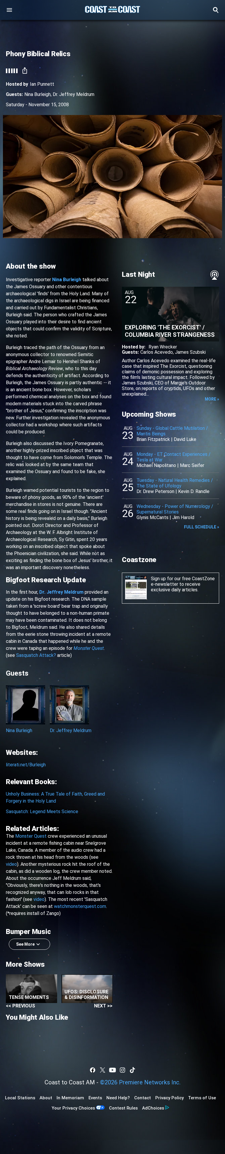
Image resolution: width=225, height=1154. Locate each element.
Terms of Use (202, 1097)
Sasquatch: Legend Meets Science (42, 811)
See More (25, 944)
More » (212, 399)
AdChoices (153, 1108)
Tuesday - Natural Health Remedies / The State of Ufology (175, 483)
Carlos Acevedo (156, 352)
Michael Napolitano (156, 465)
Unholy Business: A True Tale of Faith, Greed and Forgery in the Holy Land (55, 797)
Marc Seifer (192, 465)
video (11, 864)
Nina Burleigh (37, 94)
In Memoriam (70, 1097)
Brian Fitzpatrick (153, 439)
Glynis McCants (152, 517)
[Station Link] (112, 10)
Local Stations (20, 1097)
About (46, 1097)
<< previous (20, 1006)
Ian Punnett (42, 84)
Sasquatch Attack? (36, 655)
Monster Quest (31, 836)
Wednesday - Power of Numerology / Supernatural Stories (175, 509)
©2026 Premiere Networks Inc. (140, 1082)
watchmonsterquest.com (80, 906)
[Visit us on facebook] (92, 1070)
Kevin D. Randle (193, 491)
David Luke (185, 439)
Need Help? (118, 1097)
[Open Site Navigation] (9, 10)
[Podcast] (214, 275)
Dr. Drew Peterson (155, 491)
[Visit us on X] (102, 1070)
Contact (142, 1097)
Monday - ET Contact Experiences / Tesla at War (174, 457)
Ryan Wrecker (163, 347)
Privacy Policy (169, 1097)
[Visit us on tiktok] (132, 1070)
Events (95, 1097)
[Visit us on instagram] (122, 1070)
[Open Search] (215, 10)
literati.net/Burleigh (26, 764)
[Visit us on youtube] (112, 1070)
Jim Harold (183, 517)
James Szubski (190, 352)
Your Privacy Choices (73, 1108)
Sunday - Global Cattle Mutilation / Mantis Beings (172, 431)
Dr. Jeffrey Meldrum (73, 94)
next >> (103, 1006)
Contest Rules (123, 1108)
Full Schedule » (201, 527)
